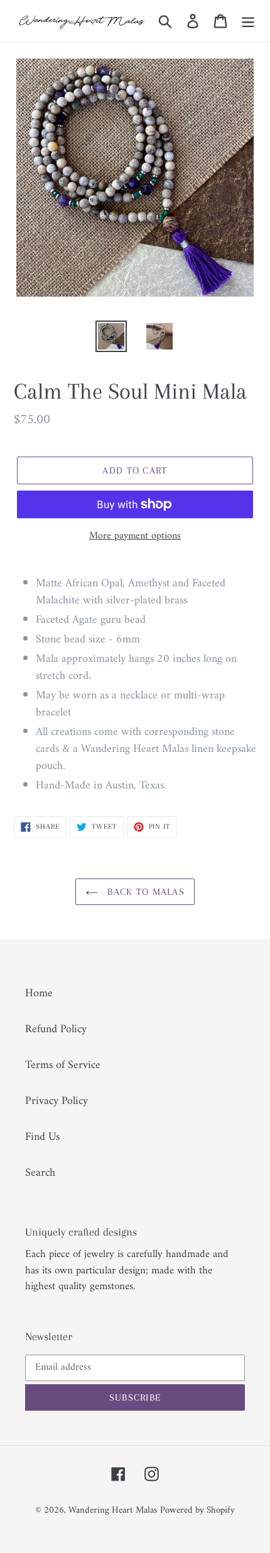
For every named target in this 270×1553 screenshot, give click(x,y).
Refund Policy (56, 1029)
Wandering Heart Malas (112, 1510)
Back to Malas (144, 891)
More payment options (135, 535)
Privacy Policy (56, 1101)
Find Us (42, 1137)
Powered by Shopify (197, 1510)
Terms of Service (62, 1065)
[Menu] (248, 20)
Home (39, 993)
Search (40, 1173)
